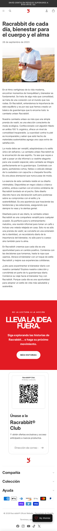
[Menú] (3, 10)
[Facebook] (18, 526)
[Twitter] (39, 526)
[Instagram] (23, 526)
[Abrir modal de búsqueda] (10, 10)
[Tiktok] (34, 526)
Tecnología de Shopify (44, 513)
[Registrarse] (42, 448)
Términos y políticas (28, 519)
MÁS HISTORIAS (28, 355)
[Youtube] (28, 526)
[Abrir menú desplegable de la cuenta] (46, 10)
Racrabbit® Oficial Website (22, 513)
